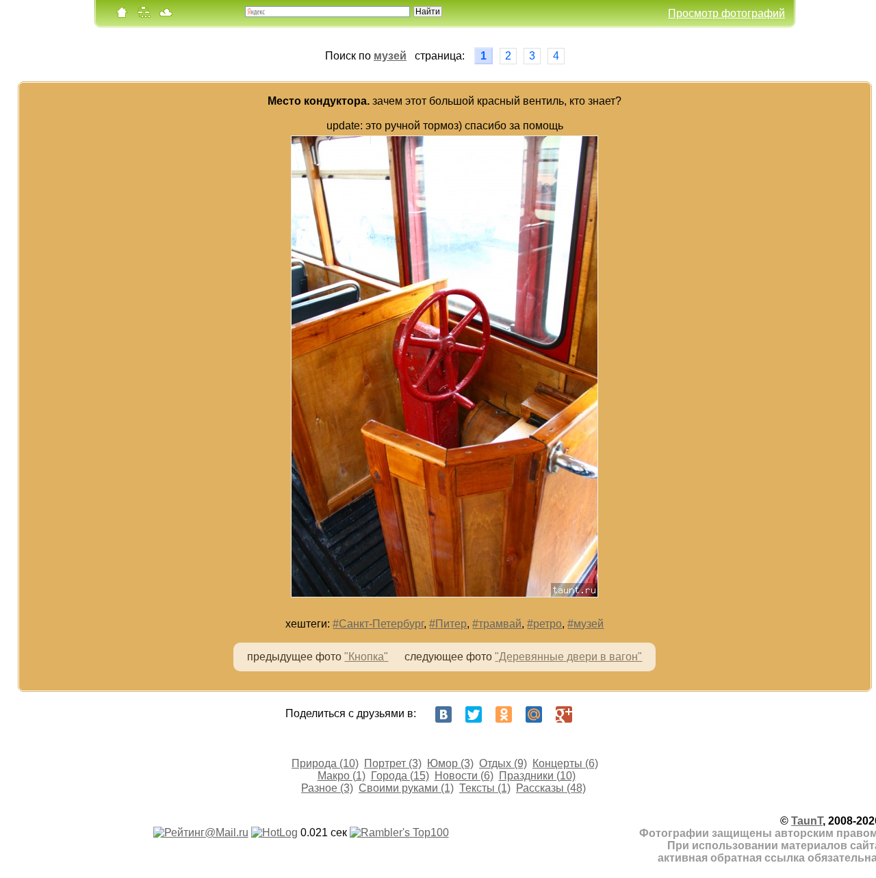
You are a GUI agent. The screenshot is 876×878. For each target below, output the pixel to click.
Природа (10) (325, 763)
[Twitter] (473, 714)
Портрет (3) (393, 763)
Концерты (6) (565, 763)
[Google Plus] (564, 714)
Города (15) (400, 776)
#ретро (544, 624)
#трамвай (496, 624)
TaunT (807, 821)
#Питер (448, 624)
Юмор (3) (450, 763)
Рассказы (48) (551, 788)
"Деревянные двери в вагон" (568, 656)
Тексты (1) (485, 788)
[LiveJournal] (594, 714)
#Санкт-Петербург (378, 624)
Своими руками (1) (406, 788)
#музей (585, 624)
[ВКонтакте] (443, 714)
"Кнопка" (366, 656)
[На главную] (122, 15)
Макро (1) (341, 776)
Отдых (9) (503, 763)
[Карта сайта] (144, 15)
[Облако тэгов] (165, 15)
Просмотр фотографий (726, 13)
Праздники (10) (537, 776)
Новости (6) (464, 776)
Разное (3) (327, 788)
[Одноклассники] (503, 714)
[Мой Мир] (534, 714)
